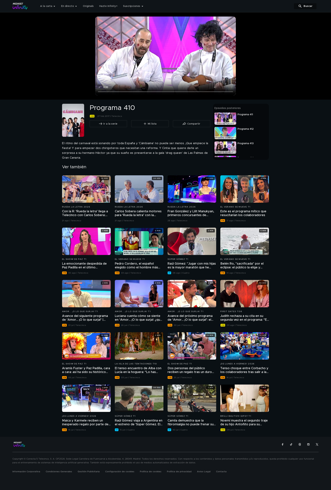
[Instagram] (308, 444)
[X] (317, 444)
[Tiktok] (291, 444)
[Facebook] (282, 444)
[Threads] (299, 444)
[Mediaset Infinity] (20, 6)
